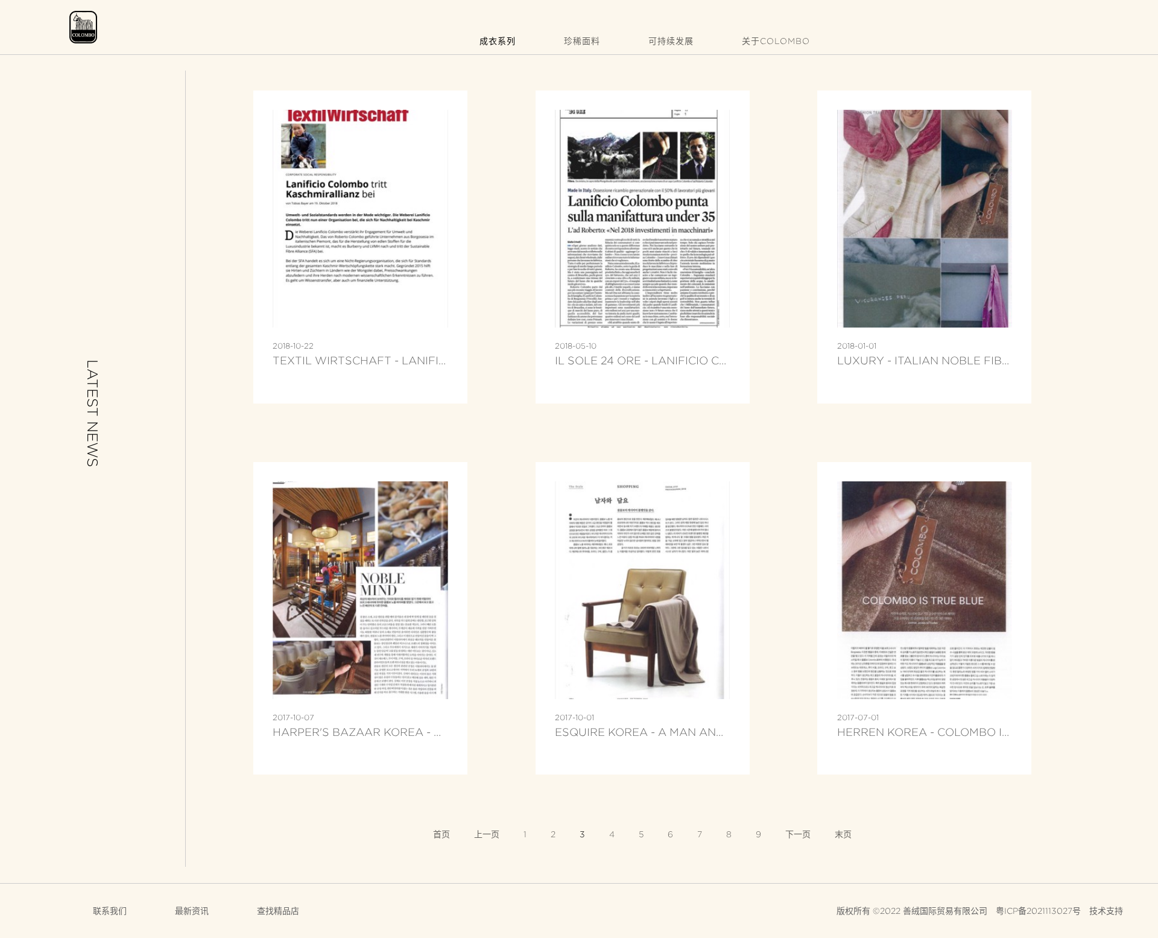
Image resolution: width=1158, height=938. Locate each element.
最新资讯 (192, 911)
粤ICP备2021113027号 (1038, 911)
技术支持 (1106, 911)
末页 (843, 834)
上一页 (486, 834)
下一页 (798, 834)
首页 (441, 834)
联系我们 (110, 911)
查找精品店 (278, 911)
